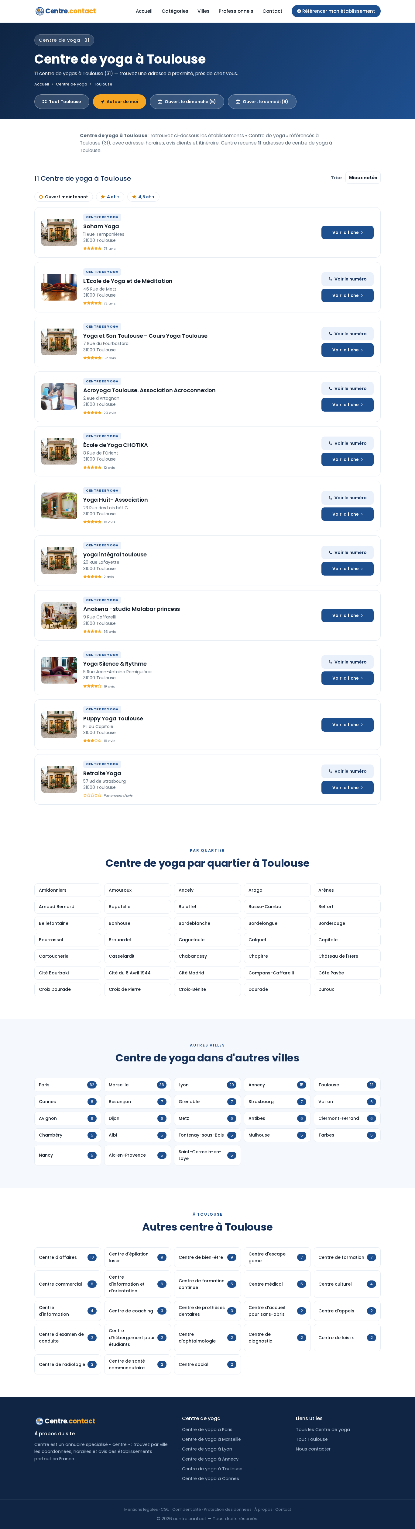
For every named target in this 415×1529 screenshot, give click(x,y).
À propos (263, 1509)
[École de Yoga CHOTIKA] (59, 451)
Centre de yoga (71, 84)
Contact (272, 11)
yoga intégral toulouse (115, 554)
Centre (70, 11)
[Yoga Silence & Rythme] (59, 670)
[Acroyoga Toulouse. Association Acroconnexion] (59, 396)
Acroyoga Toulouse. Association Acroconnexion (149, 390)
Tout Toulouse (65, 102)
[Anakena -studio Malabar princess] (59, 615)
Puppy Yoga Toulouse (113, 718)
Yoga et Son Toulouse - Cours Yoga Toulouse (145, 336)
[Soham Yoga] (59, 232)
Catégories (175, 11)
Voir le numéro (350, 279)
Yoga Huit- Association (115, 499)
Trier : (338, 178)
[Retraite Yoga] (59, 779)
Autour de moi (122, 102)
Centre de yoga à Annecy (210, 1459)
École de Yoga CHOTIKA (115, 445)
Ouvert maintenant (66, 197)
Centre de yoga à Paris (207, 1429)
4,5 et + (146, 197)
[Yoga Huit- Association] (59, 506)
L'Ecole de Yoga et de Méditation (128, 281)
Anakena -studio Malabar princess (131, 609)
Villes (203, 11)
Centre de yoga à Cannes (210, 1478)
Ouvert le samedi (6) (265, 102)
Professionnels (236, 11)
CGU (165, 1509)
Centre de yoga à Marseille (211, 1439)
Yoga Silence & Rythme (115, 663)
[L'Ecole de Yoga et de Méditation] (59, 287)
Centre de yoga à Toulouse (212, 1469)
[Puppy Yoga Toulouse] (59, 724)
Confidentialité (186, 1509)
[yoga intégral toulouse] (59, 560)
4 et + (113, 197)
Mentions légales (141, 1509)
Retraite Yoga (102, 773)
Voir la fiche (345, 232)
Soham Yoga (101, 226)
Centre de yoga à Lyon (207, 1449)
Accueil (144, 11)
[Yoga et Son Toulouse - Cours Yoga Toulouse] (59, 342)
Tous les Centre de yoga (323, 1429)
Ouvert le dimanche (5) (190, 102)
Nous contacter (313, 1449)
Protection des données (228, 1509)
